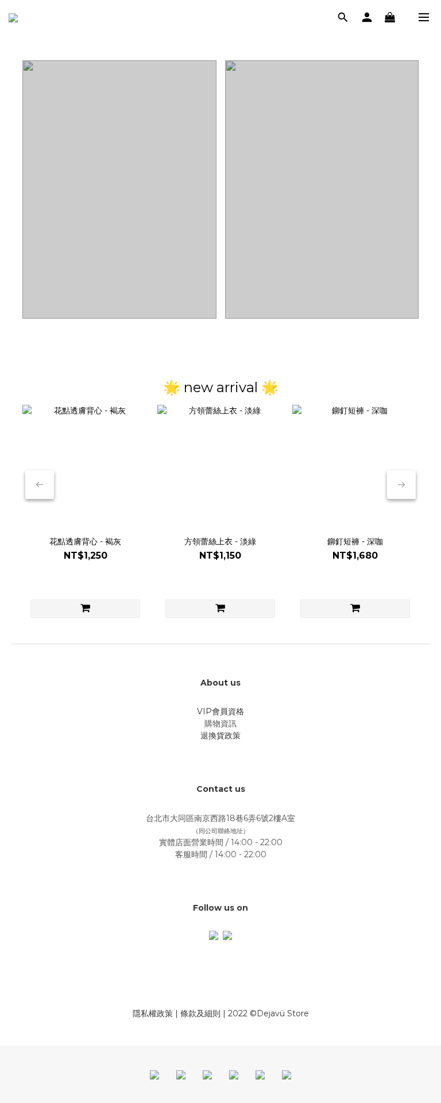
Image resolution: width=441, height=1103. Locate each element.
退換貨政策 (220, 735)
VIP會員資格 (220, 711)
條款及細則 (200, 1013)
